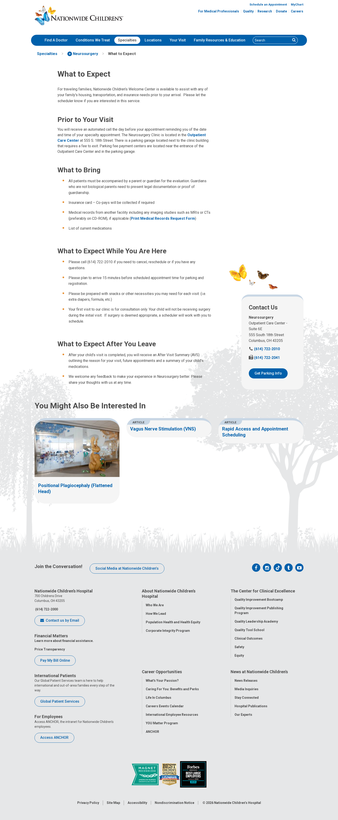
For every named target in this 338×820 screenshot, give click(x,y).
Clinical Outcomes (249, 638)
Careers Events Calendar (165, 706)
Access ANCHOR (54, 737)
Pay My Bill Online (55, 660)
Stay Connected (247, 697)
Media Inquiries (246, 689)
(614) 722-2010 (264, 349)
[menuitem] (56, 40)
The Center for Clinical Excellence (263, 591)
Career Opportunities (162, 671)
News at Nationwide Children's (259, 671)
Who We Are (155, 605)
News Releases (246, 680)
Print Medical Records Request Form (163, 218)
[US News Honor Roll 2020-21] (169, 774)
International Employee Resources (172, 714)
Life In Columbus (158, 697)
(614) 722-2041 (264, 357)
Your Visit (178, 40)
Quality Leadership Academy (256, 621)
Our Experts (243, 714)
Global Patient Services (59, 701)
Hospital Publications (251, 706)
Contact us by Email (62, 620)
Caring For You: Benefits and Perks (172, 689)
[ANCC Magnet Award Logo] (145, 774)
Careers (297, 11)
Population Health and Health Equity (173, 622)
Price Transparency (49, 649)
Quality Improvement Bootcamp (259, 599)
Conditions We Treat (93, 40)
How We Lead (156, 613)
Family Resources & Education (219, 40)
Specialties (127, 40)
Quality (248, 11)
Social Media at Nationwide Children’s (127, 568)
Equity (239, 655)
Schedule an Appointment (268, 4)
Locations (153, 40)
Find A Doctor (56, 40)
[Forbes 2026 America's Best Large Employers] (193, 774)
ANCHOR (152, 731)
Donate (281, 11)
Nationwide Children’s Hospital (237, 803)
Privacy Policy (88, 803)
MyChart (297, 4)
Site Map (113, 803)
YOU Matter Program (162, 723)
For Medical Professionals (218, 11)
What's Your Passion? (162, 680)
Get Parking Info (268, 373)
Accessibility (137, 803)
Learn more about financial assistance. (64, 641)
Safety (239, 647)
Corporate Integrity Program (168, 630)
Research (265, 11)
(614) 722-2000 (46, 609)
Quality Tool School (249, 630)
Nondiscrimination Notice (174, 803)
